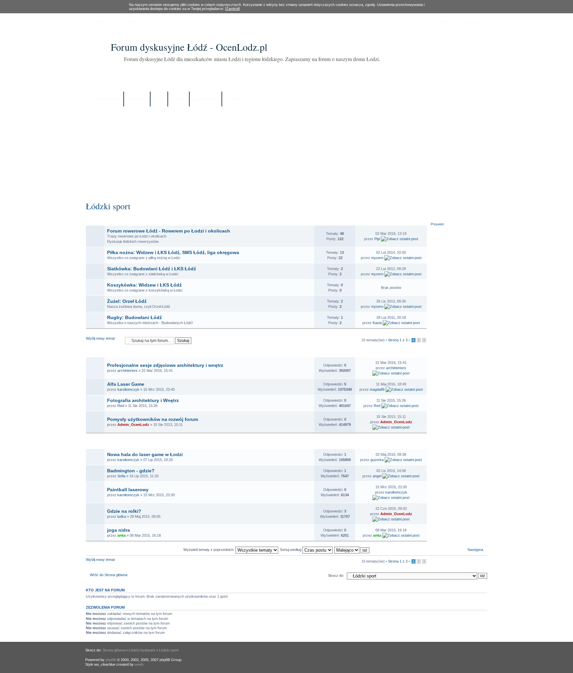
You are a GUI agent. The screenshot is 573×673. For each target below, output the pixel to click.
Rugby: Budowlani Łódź (134, 317)
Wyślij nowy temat (100, 338)
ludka (121, 516)
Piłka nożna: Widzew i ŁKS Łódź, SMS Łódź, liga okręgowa (173, 252)
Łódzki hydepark (142, 650)
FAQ (159, 99)
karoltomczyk (128, 389)
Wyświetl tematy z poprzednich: (209, 550)
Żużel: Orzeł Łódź (127, 301)
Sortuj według (291, 550)
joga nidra (118, 530)
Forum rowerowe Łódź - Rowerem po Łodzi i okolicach (168, 231)
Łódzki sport (108, 206)
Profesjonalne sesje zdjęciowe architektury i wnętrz (165, 365)
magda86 (377, 389)
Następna (475, 550)
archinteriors (127, 370)
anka (121, 535)
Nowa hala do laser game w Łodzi (145, 454)
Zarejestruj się (446, 21)
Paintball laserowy (128, 489)
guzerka (377, 460)
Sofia (121, 476)
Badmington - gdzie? (131, 470)
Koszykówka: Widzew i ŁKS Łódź (144, 285)
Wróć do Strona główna (108, 575)
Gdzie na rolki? (124, 511)
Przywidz (437, 224)
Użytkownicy (205, 99)
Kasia (377, 323)
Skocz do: (336, 575)
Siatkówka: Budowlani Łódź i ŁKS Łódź (151, 268)
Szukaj (178, 99)
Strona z (398, 340)
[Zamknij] (232, 9)
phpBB (110, 660)
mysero (377, 258)
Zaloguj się (472, 21)
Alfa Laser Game (125, 384)
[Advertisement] (286, 151)
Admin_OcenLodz (133, 425)
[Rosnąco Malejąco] (352, 550)
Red (120, 406)
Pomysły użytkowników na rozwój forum (152, 419)
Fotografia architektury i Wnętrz (143, 400)
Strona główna (106, 99)
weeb (139, 664)
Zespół (233, 99)
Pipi (377, 239)
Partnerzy (137, 99)
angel (377, 476)
